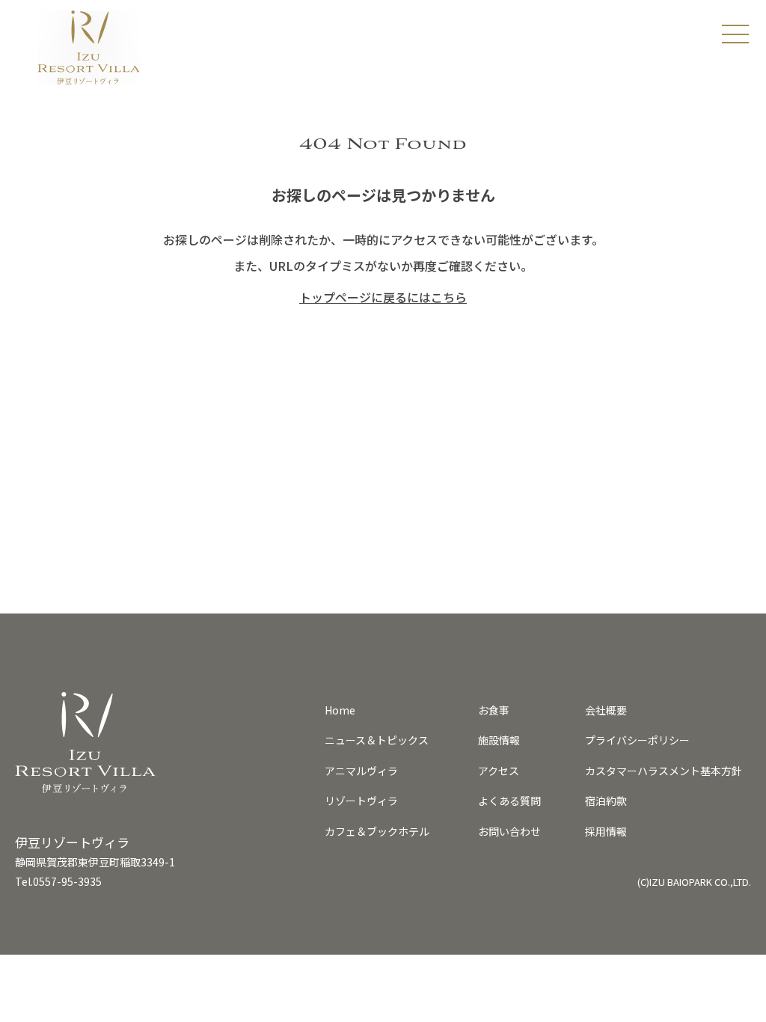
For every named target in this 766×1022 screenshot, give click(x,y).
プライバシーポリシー (637, 739)
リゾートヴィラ (361, 800)
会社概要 (606, 710)
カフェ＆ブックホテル (377, 831)
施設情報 (499, 739)
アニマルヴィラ (361, 770)
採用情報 (606, 831)
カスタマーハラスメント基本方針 (663, 770)
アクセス (498, 770)
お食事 (493, 710)
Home (340, 710)
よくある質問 (509, 800)
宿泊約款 (606, 800)
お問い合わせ (509, 831)
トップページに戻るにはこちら (383, 297)
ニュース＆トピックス (377, 739)
